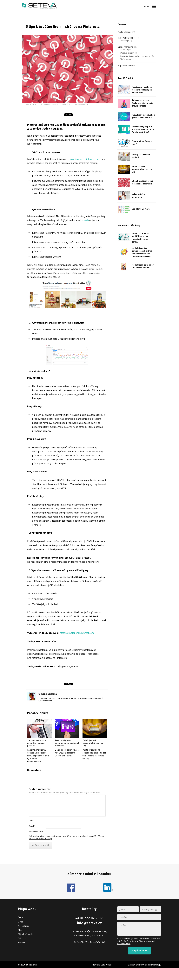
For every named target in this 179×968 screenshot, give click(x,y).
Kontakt (21, 942)
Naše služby (23, 926)
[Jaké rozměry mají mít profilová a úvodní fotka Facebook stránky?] (124, 129)
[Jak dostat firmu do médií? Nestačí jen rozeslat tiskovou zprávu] (124, 237)
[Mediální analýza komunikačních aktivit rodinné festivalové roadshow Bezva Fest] (124, 251)
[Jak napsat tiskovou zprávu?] (124, 156)
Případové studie (125, 65)
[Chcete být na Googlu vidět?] (124, 142)
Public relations (124, 32)
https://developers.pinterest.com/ (77, 632)
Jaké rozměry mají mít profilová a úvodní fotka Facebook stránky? (143, 129)
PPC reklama (125, 59)
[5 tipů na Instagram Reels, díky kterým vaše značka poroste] (124, 103)
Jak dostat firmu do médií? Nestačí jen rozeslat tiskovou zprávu (140, 238)
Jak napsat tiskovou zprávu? (141, 156)
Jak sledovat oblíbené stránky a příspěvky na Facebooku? (142, 90)
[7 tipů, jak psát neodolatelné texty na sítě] (95, 728)
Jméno (32, 820)
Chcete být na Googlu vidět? (142, 143)
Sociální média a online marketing (135, 56)
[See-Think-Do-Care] (124, 209)
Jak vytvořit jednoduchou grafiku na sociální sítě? (143, 116)
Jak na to (124, 49)
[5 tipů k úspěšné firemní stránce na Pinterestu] (124, 182)
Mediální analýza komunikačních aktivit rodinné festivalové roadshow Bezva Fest (142, 252)
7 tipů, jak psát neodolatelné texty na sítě (93, 743)
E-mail (32, 826)
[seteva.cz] (39, 6)
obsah (85, 220)
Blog (20, 930)
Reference (22, 938)
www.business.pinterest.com (85, 159)
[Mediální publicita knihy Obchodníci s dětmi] (124, 266)
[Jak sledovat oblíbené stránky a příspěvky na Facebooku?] (124, 89)
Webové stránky (127, 53)
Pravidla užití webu (101, 964)
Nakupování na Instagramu (138, 195)
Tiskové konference (127, 37)
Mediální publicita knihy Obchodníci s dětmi (143, 266)
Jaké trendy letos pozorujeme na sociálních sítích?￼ (67, 743)
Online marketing (125, 47)
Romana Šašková (50, 104)
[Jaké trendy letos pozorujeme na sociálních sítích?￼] (67, 728)
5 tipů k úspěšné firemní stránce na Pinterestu (142, 182)
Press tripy (124, 40)
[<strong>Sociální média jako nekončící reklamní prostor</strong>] (39, 728)
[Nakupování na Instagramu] (124, 195)
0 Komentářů (82, 104)
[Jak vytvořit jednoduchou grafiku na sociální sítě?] (124, 116)
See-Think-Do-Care (141, 209)
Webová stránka (36, 831)
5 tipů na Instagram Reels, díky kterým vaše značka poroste (142, 103)
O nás (20, 921)
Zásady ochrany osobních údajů (144, 964)
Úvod (20, 917)
